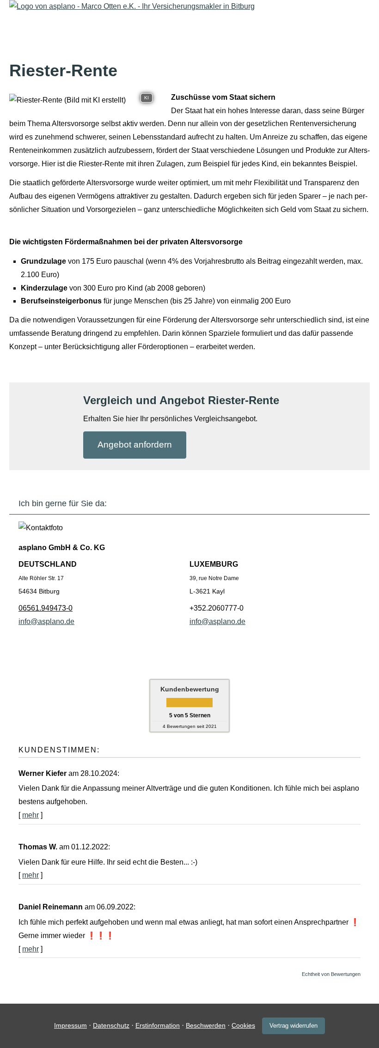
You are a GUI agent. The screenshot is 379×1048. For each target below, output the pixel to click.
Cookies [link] (243, 1025)
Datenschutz (111, 1025)
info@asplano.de (46, 621)
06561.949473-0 (45, 608)
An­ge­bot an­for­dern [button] (135, 444)
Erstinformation (157, 1025)
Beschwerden (206, 1025)
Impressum (70, 1025)
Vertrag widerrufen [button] (293, 1025)
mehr (30, 815)
